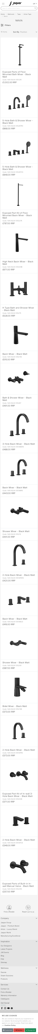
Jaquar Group (6, 923)
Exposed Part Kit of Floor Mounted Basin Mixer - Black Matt (17, 215)
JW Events (5, 952)
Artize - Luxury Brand (9, 929)
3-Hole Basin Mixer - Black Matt (19, 444)
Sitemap (4, 962)
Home (3, 14)
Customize (8, 1030)
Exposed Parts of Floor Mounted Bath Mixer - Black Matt (17, 74)
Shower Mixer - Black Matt (16, 531)
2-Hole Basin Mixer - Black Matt (19, 575)
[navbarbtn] (3, 4)
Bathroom (11, 14)
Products (4, 979)
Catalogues (5, 999)
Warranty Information (9, 995)
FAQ (2, 959)
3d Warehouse (12, 1008)
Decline (19, 1030)
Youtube (8, 1008)
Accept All (31, 1030)
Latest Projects (6, 949)
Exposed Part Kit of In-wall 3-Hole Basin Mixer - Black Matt (18, 794)
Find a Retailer (6, 992)
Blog (2, 956)
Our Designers (6, 946)
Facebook (2, 1008)
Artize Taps (27, 14)
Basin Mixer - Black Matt (15, 354)
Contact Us (5, 989)
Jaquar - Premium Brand (10, 926)
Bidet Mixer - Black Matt (15, 706)
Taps (19, 14)
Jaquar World (6, 932)
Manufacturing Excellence (10, 936)
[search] (35, 8)
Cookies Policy (10, 1025)
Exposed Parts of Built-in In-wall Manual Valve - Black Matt (18, 884)
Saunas (3, 972)
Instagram (5, 1008)
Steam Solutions (7, 976)
